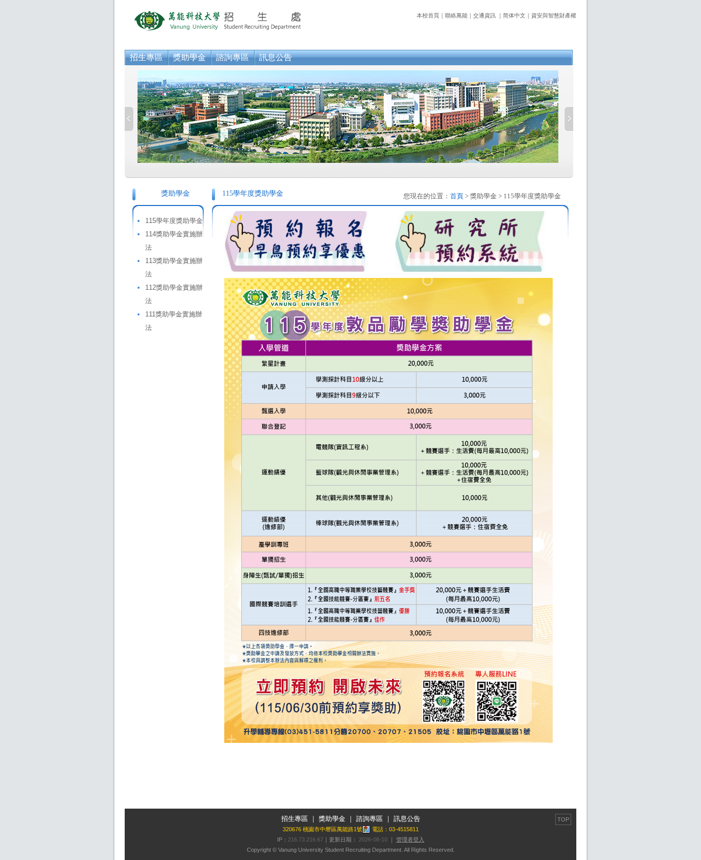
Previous (129, 119)
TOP (563, 819)
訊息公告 (275, 57)
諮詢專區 (232, 57)
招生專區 (146, 57)
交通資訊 (484, 15)
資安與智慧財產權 (553, 15)
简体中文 (514, 15)
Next (568, 119)
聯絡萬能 (456, 15)
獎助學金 (189, 57)
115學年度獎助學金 (174, 221)
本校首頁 (428, 15)
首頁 (456, 196)
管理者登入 (410, 839)
